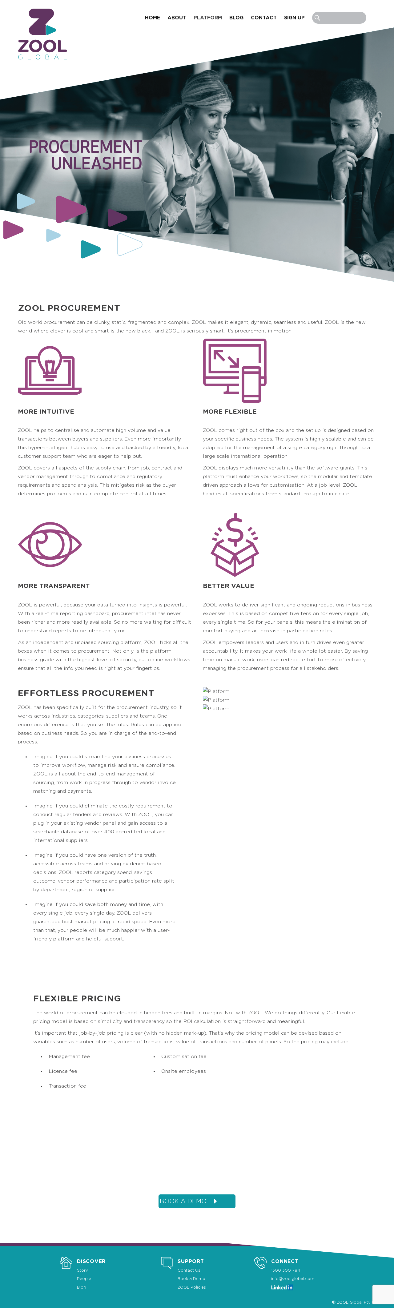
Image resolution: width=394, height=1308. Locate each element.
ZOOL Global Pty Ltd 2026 (364, 1303)
